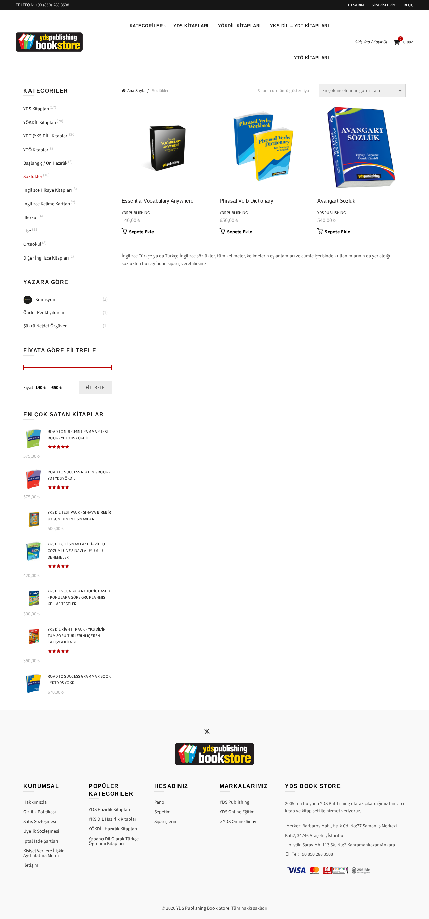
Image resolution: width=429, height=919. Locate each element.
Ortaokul (32, 244)
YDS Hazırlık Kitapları (109, 809)
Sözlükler (32, 176)
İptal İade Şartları (40, 841)
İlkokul (30, 217)
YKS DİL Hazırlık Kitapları (113, 819)
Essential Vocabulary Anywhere (158, 201)
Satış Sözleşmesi (39, 821)
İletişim (30, 865)
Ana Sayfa (136, 91)
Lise (27, 231)
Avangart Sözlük (336, 201)
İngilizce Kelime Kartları (46, 203)
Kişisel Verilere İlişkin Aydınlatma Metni (44, 853)
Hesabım (356, 5)
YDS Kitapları (191, 25)
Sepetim (162, 812)
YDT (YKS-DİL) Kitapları (45, 136)
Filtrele (95, 387)
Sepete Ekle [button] (141, 232)
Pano (159, 802)
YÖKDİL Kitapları (239, 25)
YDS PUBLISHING (136, 213)
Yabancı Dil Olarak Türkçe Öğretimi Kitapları (114, 841)
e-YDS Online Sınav (238, 821)
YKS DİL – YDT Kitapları (299, 25)
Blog (408, 5)
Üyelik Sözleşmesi (41, 831)
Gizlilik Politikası (39, 812)
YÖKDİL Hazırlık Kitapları (113, 829)
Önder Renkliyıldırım (43, 312)
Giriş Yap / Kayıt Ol (371, 42)
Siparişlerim (384, 5)
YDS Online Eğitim (237, 812)
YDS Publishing (234, 802)
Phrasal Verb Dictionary (246, 201)
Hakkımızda (35, 802)
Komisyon (45, 299)
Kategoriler (146, 25)
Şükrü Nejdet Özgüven (45, 326)
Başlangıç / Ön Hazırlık (45, 163)
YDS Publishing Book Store (202, 908)
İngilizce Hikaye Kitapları (47, 190)
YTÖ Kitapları (311, 57)
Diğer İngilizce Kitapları (46, 258)
